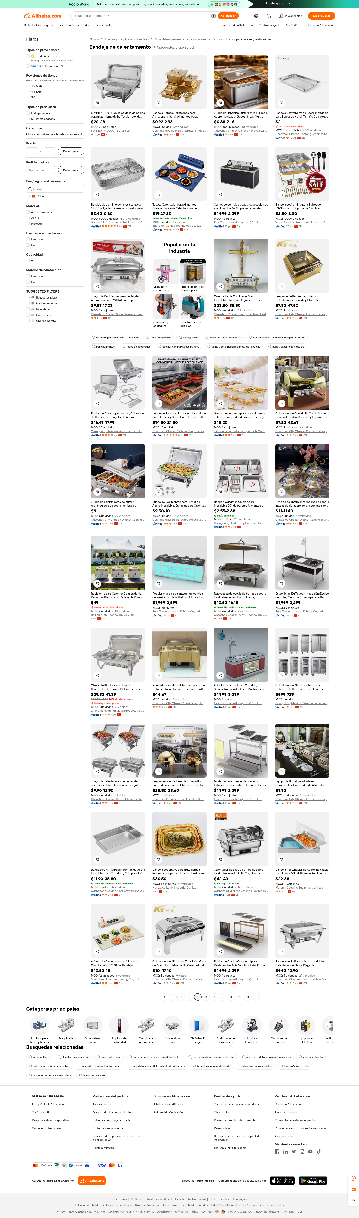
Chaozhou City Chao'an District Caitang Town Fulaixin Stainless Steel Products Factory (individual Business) (302, 799)
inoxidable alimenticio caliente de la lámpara (159, 1066)
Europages (240, 1199)
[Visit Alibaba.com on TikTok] (318, 1151)
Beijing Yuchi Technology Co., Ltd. (112, 614)
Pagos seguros (102, 1104)
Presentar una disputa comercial (235, 1120)
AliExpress (120, 1199)
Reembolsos (222, 1128)
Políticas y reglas (103, 1147)
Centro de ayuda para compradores (237, 1104)
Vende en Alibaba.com (289, 1104)
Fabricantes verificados (168, 1104)
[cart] (270, 16)
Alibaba (94, 39)
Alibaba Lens (51, 1180)
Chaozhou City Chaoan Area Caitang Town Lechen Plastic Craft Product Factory (179, 703)
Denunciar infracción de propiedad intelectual (236, 1137)
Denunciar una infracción (230, 1147)
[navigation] (55, 518)
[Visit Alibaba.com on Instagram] (302, 1151)
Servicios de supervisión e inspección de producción (117, 1137)
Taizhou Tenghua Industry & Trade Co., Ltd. (241, 431)
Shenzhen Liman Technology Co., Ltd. (115, 979)
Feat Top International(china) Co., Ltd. (238, 222)
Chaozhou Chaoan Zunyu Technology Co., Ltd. (241, 614)
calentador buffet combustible (51, 1066)
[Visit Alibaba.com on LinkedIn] (285, 1151)
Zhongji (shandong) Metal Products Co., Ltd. (118, 710)
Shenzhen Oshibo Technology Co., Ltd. (177, 225)
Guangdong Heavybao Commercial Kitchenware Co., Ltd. (118, 431)
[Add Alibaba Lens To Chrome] (92, 1180)
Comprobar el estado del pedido (295, 1120)
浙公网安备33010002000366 (247, 1211)
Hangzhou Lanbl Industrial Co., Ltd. (174, 887)
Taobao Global (197, 1199)
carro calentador (111, 1057)
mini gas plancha (313, 1057)
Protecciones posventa (108, 1128)
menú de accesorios (138, 346)
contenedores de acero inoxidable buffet (157, 1057)
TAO (212, 1199)
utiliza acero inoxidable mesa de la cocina (235, 346)
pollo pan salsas (105, 346)
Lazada (179, 1199)
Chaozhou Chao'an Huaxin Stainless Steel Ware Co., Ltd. (118, 799)
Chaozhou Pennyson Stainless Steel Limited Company (179, 799)
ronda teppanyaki (161, 337)
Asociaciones (283, 1136)
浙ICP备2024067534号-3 (285, 1211)
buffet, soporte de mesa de (288, 346)
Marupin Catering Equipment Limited (299, 887)
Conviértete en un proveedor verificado (300, 1128)
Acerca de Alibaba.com (48, 1095)
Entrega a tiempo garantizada (111, 1120)
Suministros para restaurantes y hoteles (180, 39)
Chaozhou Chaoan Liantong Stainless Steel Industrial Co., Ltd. (302, 134)
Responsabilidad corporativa (50, 1120)
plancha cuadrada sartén (257, 1066)
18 (247, 996)
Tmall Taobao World (159, 1199)
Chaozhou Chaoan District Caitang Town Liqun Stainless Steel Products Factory (302, 519)
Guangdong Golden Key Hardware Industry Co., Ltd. (179, 130)
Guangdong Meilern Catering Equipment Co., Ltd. (302, 703)
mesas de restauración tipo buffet (101, 1066)
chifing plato (190, 337)
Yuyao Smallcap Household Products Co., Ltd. (302, 222)
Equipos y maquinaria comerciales (127, 39)
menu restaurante (94, 1075)
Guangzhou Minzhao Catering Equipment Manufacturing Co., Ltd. (241, 890)
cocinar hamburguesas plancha (180, 346)
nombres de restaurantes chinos (52, 1075)
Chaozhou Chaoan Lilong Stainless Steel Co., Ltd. (241, 314)
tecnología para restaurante (213, 1066)
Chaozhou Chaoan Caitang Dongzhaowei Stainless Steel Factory (179, 431)
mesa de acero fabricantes (225, 337)
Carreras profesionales (46, 1128)
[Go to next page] (256, 997)
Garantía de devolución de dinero (114, 1112)
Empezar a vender (286, 1112)
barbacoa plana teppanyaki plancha (213, 1057)
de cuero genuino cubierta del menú (117, 337)
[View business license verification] (217, 1212)
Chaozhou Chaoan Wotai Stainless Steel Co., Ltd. (118, 314)
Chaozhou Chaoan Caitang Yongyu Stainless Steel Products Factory (241, 130)
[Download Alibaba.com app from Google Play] (313, 1180)
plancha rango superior (75, 1057)
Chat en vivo (222, 1112)
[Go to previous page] (164, 997)
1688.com (136, 1199)
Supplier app (205, 1180)
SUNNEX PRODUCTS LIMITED (110, 130)
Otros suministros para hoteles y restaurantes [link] (242, 39)
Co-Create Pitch (42, 1112)
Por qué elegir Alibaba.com (49, 1104)
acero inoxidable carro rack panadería (268, 1057)
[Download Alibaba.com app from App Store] (282, 1180)
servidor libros (41, 1057)
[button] (213, 15)
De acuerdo (71, 151)
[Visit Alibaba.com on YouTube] (310, 1151)
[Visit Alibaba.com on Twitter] (293, 1151)
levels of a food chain (296, 1066)
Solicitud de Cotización (168, 1112)
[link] (353, 1178)
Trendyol (223, 1199)
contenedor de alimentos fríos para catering (279, 337)
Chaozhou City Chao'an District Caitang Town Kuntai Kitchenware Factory (302, 314)
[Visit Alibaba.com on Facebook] (277, 1151)
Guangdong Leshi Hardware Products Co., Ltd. (179, 519)
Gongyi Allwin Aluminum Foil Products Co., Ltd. (118, 222)
